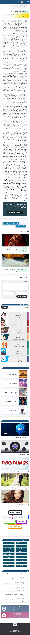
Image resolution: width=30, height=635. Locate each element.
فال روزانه (8, 551)
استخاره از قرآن (8, 548)
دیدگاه (26, 281)
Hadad (22, 15)
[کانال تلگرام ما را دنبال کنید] (19, 631)
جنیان (15, 6)
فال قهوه (8, 545)
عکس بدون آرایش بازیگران (21, 517)
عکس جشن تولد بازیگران (15, 526)
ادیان (25, 6)
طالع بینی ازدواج (20, 560)
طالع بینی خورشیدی (8, 557)
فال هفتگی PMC (20, 543)
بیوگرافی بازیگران (21, 521)
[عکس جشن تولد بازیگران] (15, 528)
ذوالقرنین (5, 223)
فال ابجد (20, 548)
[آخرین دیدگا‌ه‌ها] (8, 574)
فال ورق (7, 543)
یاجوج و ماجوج (21, 226)
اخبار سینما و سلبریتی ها (15, 512)
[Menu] (28, 2)
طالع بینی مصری (7, 554)
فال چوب (20, 545)
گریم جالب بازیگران (7, 517)
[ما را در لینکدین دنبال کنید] (14, 631)
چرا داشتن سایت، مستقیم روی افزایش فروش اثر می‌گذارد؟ (17, 471)
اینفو (14, 627)
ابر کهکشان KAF (14, 223)
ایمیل (26, 291)
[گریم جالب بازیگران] (7, 518)
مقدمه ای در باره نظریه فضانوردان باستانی (15, 250)
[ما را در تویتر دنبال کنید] (16, 631)
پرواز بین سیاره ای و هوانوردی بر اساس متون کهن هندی (14, 270)
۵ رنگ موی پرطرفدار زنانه (23, 505)
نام (13, 291)
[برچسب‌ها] (22, 574)
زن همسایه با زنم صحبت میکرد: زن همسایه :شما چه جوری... (13, 600)
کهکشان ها (11, 6)
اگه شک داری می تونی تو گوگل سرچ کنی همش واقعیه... (14, 595)
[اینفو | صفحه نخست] (19, 2)
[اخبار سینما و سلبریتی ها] (15, 514)
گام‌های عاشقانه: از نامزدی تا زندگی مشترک (20, 488)
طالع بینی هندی (20, 557)
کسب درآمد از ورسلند (24, 454)
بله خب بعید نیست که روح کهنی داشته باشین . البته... (13, 579)
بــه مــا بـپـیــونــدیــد (18, 610)
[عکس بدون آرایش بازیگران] (21, 518)
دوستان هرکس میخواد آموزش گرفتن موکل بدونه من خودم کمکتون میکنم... (13, 589)
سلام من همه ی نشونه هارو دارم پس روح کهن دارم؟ (13, 584)
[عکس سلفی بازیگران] (9, 523)
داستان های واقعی (8, 563)
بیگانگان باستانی (20, 6)
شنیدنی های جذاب (20, 565)
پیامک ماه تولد (8, 560)
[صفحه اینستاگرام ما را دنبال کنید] (11, 631)
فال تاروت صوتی (7, 565)
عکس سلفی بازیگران (9, 521)
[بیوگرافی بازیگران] (21, 523)
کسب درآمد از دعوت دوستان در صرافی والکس (19, 437)
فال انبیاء (20, 554)
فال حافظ (20, 551)
